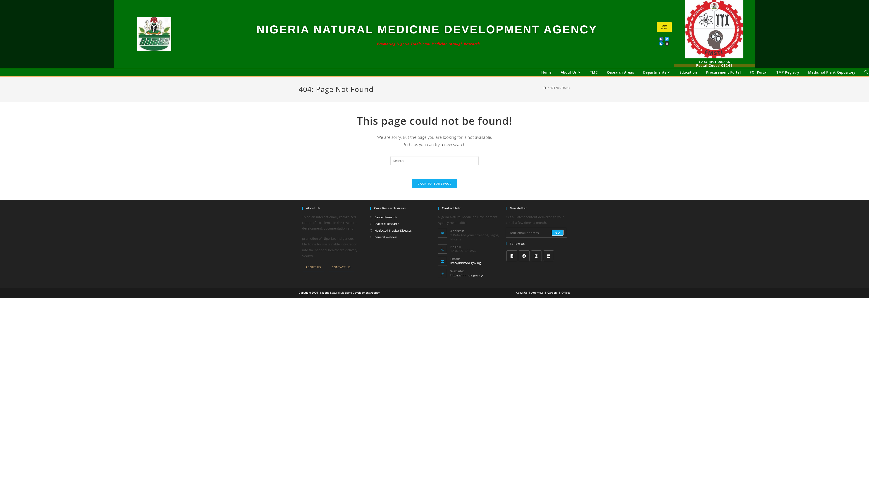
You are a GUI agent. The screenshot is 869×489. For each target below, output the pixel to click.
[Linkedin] (661, 43)
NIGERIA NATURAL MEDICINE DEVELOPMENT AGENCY (426, 29)
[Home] (544, 88)
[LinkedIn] (548, 255)
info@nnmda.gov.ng (465, 263)
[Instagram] (536, 255)
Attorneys (537, 293)
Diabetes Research (387, 224)
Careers (552, 293)
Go (557, 233)
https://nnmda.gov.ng (466, 275)
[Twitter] (667, 39)
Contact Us (341, 267)
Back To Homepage (434, 184)
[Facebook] (661, 39)
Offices (565, 293)
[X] (511, 255)
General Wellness (386, 237)
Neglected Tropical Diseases (393, 230)
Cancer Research (386, 217)
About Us (313, 267)
